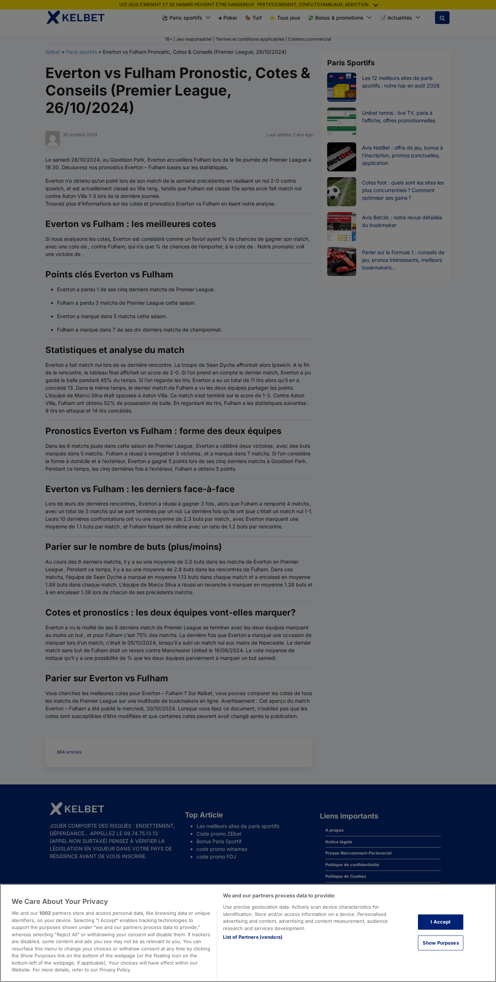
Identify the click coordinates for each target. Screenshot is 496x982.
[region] (248, 933)
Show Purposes (441, 943)
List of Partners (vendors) (252, 937)
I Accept (441, 922)
